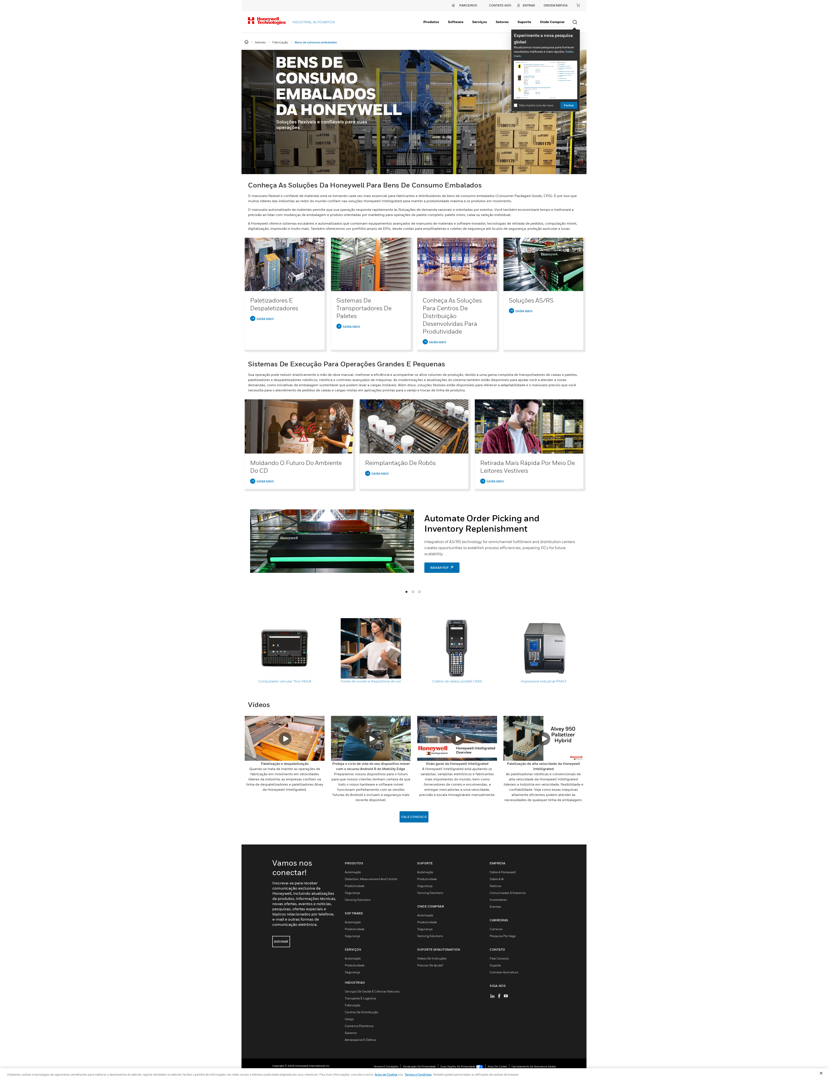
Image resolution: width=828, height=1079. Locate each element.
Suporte (524, 22)
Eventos (495, 906)
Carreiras (496, 929)
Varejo (349, 1019)
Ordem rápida (556, 5)
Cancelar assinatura (504, 972)
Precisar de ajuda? (430, 965)
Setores (502, 22)
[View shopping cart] (578, 5)
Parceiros (468, 5)
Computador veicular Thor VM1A (284, 681)
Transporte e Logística (360, 998)
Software (455, 22)
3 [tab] (419, 591)
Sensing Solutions (358, 899)
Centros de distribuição (361, 1012)
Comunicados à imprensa (508, 893)
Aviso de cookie (497, 1066)
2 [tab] (413, 591)
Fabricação (352, 1005)
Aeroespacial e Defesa (360, 1039)
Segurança (352, 893)
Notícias (495, 886)
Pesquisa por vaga (503, 936)
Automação (353, 872)
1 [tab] (406, 591)
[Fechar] (821, 1073)
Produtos (431, 22)
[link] (285, 264)
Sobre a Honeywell (503, 872)
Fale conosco (414, 817)
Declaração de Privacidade (419, 1066)
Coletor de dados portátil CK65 (457, 681)
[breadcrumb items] (247, 42)
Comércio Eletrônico (359, 1026)
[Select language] (453, 5)
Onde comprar (552, 22)
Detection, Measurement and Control (371, 879)
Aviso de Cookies (386, 1074)
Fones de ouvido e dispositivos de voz (371, 681)
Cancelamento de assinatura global (533, 1066)
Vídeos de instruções (432, 958)
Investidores (498, 899)
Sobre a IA (496, 879)
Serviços (479, 22)
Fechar (569, 105)
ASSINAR (281, 941)
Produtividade (354, 886)
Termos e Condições (386, 1066)
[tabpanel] (414, 543)
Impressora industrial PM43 (543, 681)
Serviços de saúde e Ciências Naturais (372, 991)
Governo (351, 1033)
